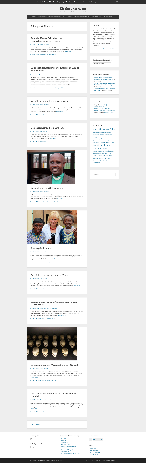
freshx (104, 138)
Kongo (57, 87)
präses (110, 153)
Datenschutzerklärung (89, 2)
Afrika (50, 54)
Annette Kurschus (97, 132)
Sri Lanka (109, 156)
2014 (38, 114)
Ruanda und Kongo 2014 (37, 87)
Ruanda (33, 54)
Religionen (95, 155)
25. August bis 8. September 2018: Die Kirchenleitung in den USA (46, 16)
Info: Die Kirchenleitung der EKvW (70, 453)
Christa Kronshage (108, 134)
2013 (95, 129)
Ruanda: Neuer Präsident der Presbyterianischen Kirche (46, 39)
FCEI (94, 138)
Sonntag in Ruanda (41, 248)
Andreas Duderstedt (44, 44)
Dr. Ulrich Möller (47, 318)
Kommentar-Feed (95, 452)
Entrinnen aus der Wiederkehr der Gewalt (54, 365)
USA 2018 (63, 439)
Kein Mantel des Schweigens (46, 188)
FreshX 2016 (64, 442)
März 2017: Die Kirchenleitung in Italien (78, 16)
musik (106, 151)
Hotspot (108, 140)
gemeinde (96, 140)
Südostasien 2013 (65, 451)
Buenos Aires (101, 134)
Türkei (106, 158)
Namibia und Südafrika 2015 (68, 446)
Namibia (111, 151)
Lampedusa (103, 148)
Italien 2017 (64, 440)
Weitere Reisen (108, 16)
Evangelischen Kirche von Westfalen (105, 49)
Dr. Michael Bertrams (48, 380)
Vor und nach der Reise (41, 54)
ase (110, 132)
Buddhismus (95, 134)
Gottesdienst (102, 140)
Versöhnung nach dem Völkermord (50, 101)
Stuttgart (95, 158)
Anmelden (93, 448)
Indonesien (101, 142)
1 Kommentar (54, 308)
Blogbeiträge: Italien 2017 (64, 2)
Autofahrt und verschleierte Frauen (50, 275)
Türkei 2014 (64, 448)
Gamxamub (108, 138)
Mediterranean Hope (99, 151)
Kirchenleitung (104, 145)
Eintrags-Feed (94, 450)
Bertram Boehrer (98, 108)
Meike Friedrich (43, 131)
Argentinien (106, 132)
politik (61, 87)
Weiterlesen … (69, 51)
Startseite (31, 2)
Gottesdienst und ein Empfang (47, 127)
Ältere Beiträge (35, 424)
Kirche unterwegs (73, 9)
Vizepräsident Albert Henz (53, 201)
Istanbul (108, 142)
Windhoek (108, 160)
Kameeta (94, 145)
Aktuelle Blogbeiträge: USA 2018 (45, 2)
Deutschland (95, 136)
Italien (113, 142)
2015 (104, 129)
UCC (110, 158)
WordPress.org (94, 454)
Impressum (77, 2)
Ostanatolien (105, 153)
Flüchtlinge (98, 138)
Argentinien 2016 (96, 16)
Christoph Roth (111, 460)
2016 (107, 129)
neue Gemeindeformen (97, 153)
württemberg (96, 162)
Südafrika (100, 158)
